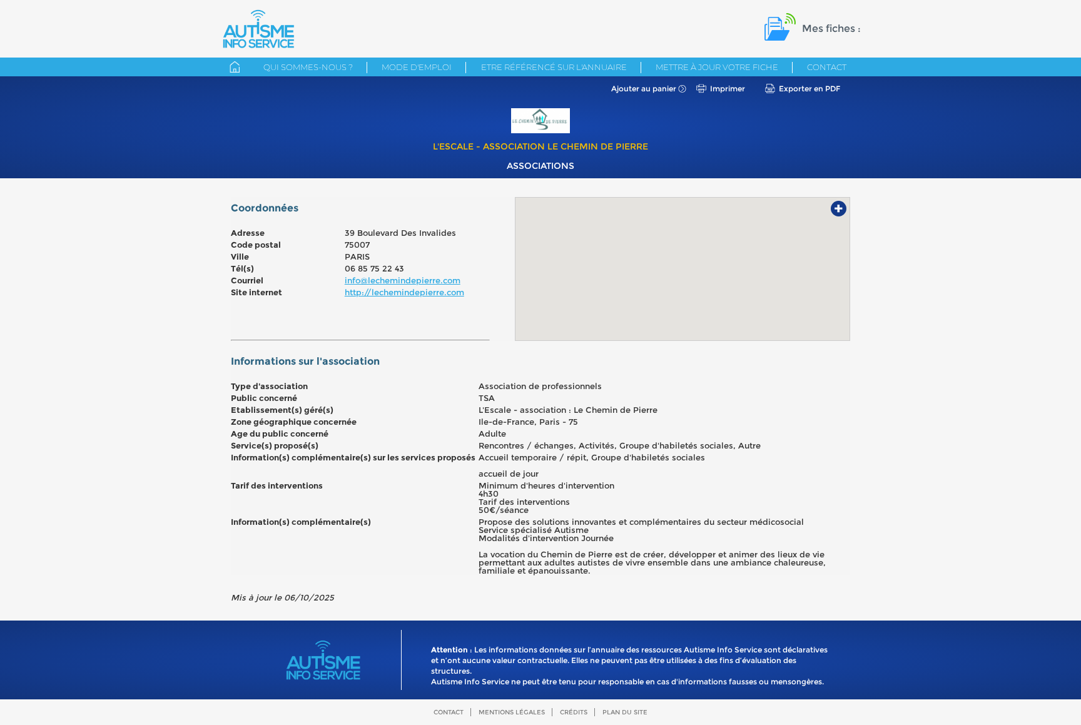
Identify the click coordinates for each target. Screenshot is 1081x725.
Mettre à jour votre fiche (717, 67)
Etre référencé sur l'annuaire (554, 67)
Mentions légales (512, 712)
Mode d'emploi (417, 67)
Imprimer (727, 88)
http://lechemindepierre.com (404, 292)
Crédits (573, 712)
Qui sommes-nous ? (308, 67)
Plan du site (624, 712)
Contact (826, 67)
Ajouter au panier (643, 88)
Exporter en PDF (809, 88)
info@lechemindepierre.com (402, 280)
